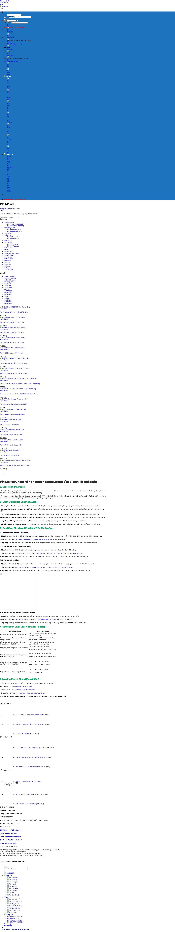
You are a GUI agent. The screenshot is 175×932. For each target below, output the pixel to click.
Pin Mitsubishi (8, 259)
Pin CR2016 (8, 293)
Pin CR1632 (8, 294)
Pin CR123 (7, 300)
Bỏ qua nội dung (5, 1)
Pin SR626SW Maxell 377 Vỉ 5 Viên (12, 353)
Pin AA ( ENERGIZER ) (14, 229)
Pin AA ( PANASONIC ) (15, 224)
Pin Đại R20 (51, 553)
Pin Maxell (7, 233)
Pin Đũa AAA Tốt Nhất (9, 187)
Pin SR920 (41, 619)
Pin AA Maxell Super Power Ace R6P (12, 414)
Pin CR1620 (8, 302)
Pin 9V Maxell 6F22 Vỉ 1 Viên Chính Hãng (14, 312)
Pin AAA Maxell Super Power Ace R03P (13, 404)
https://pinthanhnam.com (23, 686)
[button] (1, 210)
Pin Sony (7, 262)
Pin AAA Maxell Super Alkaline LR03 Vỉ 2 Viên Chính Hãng (20, 384)
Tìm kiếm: (7, 22)
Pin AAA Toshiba (13, 246)
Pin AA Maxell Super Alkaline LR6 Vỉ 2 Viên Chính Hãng (19, 394)
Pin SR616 (49, 619)
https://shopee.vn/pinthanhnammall (24, 690)
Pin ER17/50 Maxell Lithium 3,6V (11, 435)
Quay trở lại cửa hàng (14, 44)
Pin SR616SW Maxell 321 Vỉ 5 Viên (12, 322)
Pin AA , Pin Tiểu (9, 276)
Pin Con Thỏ (8, 251)
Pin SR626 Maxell (22, 619)
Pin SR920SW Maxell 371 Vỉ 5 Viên (12, 332)
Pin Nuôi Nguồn (9, 72)
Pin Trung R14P (62, 553)
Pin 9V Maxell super (76, 553)
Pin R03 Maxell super (39, 553)
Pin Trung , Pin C (9, 282)
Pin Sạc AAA (8, 287)
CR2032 (6, 289)
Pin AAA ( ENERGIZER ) (15, 231)
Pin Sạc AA (7, 285)
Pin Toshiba (8, 242)
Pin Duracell (8, 235)
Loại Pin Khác (8, 270)
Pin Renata (7, 268)
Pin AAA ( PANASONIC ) (15, 226)
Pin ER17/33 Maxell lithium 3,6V (11, 445)
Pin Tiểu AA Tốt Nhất (9, 178)
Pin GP (8, 66)
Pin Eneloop (8, 240)
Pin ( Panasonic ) (9, 222)
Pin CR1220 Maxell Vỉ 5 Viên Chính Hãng (14, 363)
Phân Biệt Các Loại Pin (9, 159)
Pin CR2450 (8, 296)
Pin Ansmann (8, 257)
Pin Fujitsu (7, 264)
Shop (10, 209)
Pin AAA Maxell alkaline (41, 539)
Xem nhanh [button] (4, 309)
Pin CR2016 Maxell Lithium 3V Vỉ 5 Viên (13, 373)
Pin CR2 (6, 298)
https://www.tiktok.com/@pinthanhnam (31, 693)
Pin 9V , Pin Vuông (10, 280)
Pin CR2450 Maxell (66, 567)
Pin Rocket (7, 266)
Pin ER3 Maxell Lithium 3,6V (9, 424)
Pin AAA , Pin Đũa (10, 278)
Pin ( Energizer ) (9, 228)
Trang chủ (3, 209)
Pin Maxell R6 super (23, 553)
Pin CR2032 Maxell (22, 567)
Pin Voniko (7, 261)
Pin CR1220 (8, 304)
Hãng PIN (8, 20)
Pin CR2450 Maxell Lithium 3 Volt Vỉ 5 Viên (15, 465)
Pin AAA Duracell (13, 239)
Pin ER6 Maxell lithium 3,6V (9, 455)
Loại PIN (8, 77)
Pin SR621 (33, 619)
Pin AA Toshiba (12, 244)
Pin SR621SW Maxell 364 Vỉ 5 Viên (12, 343)
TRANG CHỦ (9, 18)
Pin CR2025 (8, 291)
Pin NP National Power (11, 253)
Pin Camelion (8, 248)
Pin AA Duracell (12, 237)
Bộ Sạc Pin (8, 150)
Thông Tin (9, 154)
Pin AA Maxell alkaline (23, 539)
